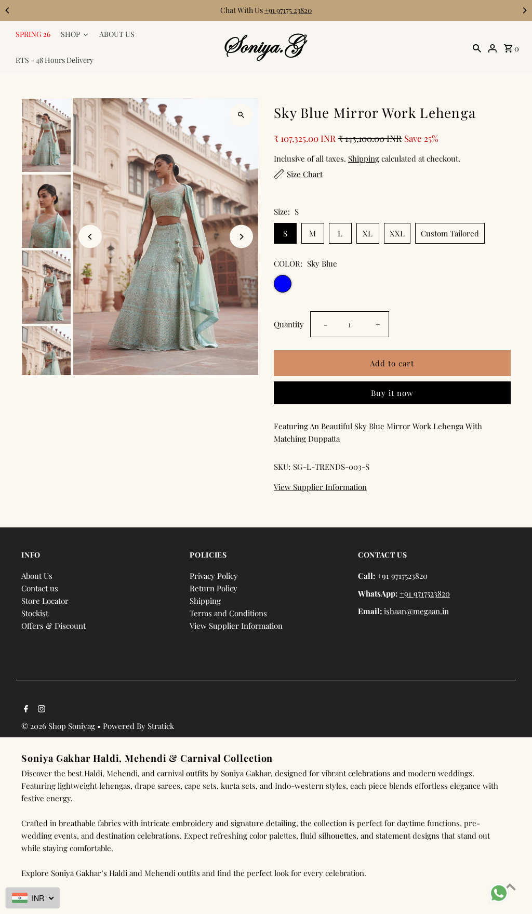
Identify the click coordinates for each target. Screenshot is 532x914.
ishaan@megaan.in (416, 611)
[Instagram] (40, 709)
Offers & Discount (53, 625)
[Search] (477, 47)
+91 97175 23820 (288, 10)
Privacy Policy (214, 576)
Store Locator (45, 600)
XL (368, 233)
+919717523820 (425, 593)
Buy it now (392, 393)
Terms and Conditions (228, 613)
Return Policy (213, 588)
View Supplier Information (320, 487)
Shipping (363, 158)
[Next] (524, 10)
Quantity (289, 324)
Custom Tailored (450, 233)
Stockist (34, 613)
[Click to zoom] (241, 115)
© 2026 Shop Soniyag (59, 726)
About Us (36, 576)
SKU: (282, 466)
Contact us (39, 588)
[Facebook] (24, 709)
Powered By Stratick (138, 726)
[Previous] (8, 10)
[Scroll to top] (510, 886)
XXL (397, 233)
